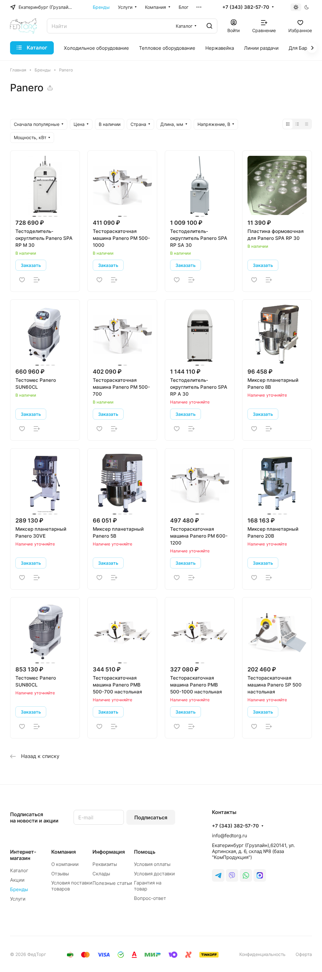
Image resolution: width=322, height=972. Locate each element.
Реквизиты (104, 864)
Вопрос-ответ (150, 898)
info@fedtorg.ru (229, 836)
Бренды (19, 889)
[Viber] (232, 875)
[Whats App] (246, 875)
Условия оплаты (152, 864)
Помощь (144, 852)
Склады (101, 874)
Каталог (19, 870)
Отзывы (60, 874)
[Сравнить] (36, 279)
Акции (17, 880)
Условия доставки (154, 874)
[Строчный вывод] (297, 124)
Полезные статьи (112, 883)
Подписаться (150, 817)
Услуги (17, 899)
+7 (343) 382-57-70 (245, 7)
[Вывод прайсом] (306, 124)
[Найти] (209, 26)
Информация (108, 852)
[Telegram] (218, 875)
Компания (63, 852)
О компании (65, 864)
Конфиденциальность (262, 954)
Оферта (304, 954)
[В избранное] (22, 279)
